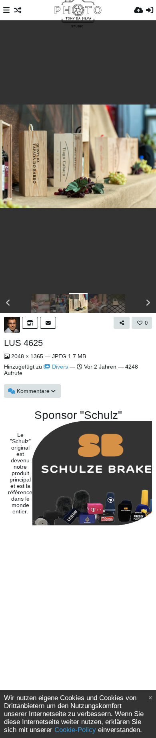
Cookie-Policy (75, 730)
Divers (60, 366)
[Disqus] (78, 629)
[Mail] (48, 323)
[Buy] (30, 323)
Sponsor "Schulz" (78, 415)
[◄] (8, 303)
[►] (148, 303)
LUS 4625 (23, 343)
